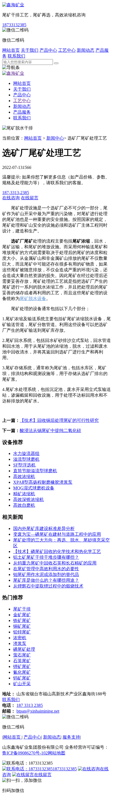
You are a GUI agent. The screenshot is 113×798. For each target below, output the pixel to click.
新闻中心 (55, 138)
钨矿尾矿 (22, 678)
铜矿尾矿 (22, 626)
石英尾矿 (22, 660)
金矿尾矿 (22, 614)
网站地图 (56, 753)
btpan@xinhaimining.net (37, 711)
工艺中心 (67, 50)
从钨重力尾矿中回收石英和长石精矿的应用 (55, 563)
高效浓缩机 (24, 476)
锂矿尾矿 (22, 666)
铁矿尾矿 (22, 620)
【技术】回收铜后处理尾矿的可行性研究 (59, 420)
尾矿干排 (22, 609)
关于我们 (29, 50)
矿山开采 (22, 683)
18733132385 (14, 24)
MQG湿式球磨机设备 (33, 488)
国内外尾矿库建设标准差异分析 (44, 528)
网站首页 (11, 50)
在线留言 (43, 774)
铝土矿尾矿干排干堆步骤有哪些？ (46, 557)
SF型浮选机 (24, 465)
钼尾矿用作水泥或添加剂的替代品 (46, 574)
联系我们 (16, 56)
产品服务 (22, 112)
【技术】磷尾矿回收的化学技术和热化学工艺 (57, 551)
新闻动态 (85, 50)
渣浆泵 (19, 643)
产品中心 (48, 50)
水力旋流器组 (26, 453)
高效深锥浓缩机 (28, 499)
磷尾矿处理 (24, 649)
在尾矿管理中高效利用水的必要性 (46, 568)
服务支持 (71, 737)
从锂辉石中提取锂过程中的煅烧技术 (48, 586)
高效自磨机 (24, 505)
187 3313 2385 (29, 705)
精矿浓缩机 (24, 493)
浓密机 (19, 637)
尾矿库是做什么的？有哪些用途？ (46, 580)
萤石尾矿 (22, 655)
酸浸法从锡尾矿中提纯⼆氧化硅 (50, 430)
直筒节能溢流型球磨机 (35, 470)
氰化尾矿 (22, 672)
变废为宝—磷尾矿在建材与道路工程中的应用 (57, 534)
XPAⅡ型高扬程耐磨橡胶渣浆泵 (42, 482)
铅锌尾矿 (22, 632)
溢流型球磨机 (26, 459)
